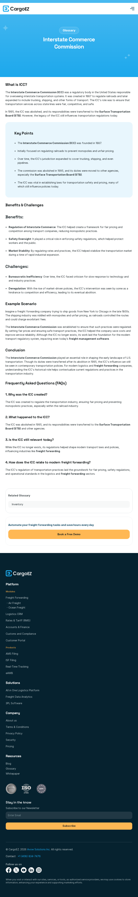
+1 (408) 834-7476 (29, 856)
